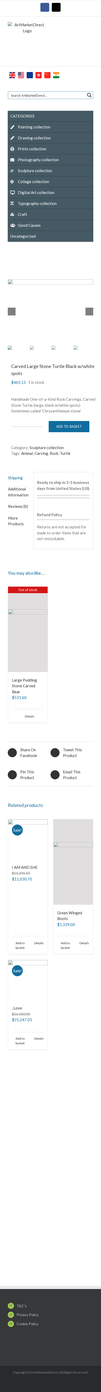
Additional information (18, 492)
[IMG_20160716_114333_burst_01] (50, 311)
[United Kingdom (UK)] (12, 74)
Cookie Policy (27, 1324)
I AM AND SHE (25, 867)
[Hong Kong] (38, 74)
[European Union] (30, 74)
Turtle (65, 453)
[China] (47, 74)
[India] (56, 74)
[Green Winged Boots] (73, 862)
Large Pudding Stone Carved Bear (24, 686)
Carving (41, 453)
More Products (16, 521)
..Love (17, 1008)
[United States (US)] (21, 74)
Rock (54, 453)
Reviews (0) (18, 506)
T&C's (22, 1306)
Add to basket (69, 426)
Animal (27, 453)
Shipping (15, 477)
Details (29, 716)
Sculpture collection (47, 447)
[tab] (19, 478)
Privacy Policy (28, 1314)
